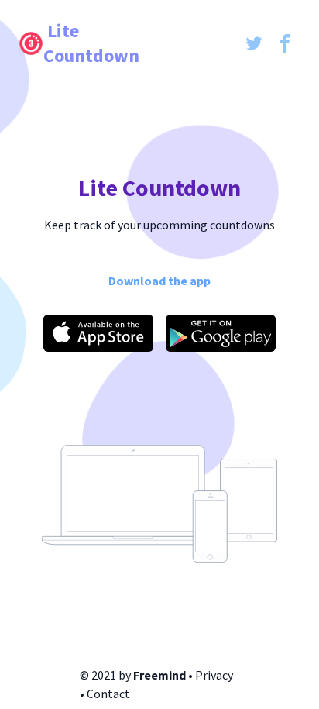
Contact (108, 693)
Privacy (214, 675)
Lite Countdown (91, 43)
